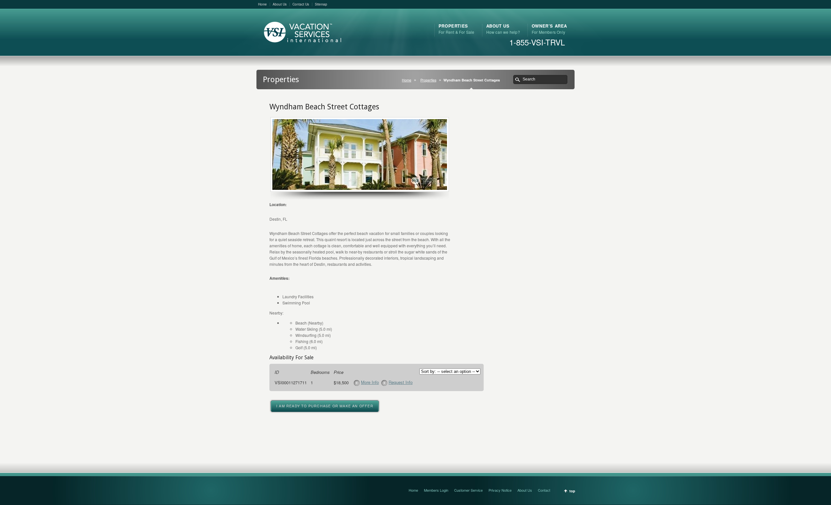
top (572, 490)
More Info (370, 382)
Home (262, 4)
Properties (428, 80)
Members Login (436, 490)
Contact (544, 490)
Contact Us (300, 4)
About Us (280, 4)
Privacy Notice (500, 490)
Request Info (401, 382)
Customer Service (468, 490)
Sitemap (321, 4)
